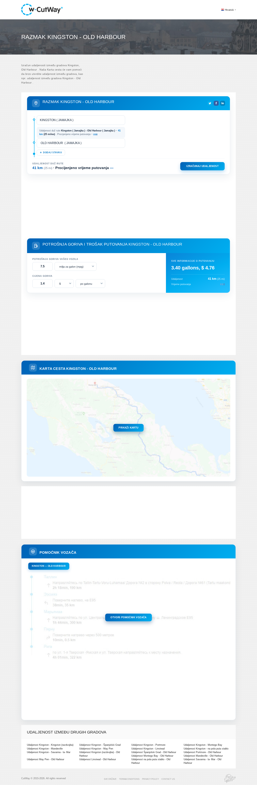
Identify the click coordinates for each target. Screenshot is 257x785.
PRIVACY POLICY (150, 779)
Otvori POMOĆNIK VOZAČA (128, 617)
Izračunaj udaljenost (202, 166)
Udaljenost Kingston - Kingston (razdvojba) (50, 744)
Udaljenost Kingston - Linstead (148, 748)
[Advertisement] (128, 205)
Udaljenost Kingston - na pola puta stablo (206, 748)
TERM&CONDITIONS (129, 779)
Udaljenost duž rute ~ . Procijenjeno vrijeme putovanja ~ (80, 132)
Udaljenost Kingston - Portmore (148, 744)
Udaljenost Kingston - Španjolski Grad (100, 744)
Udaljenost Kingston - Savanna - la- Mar (48, 752)
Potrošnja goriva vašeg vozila (55, 259)
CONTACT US (168, 779)
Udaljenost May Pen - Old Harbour (45, 759)
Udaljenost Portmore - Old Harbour (202, 752)
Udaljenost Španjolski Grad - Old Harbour (153, 752)
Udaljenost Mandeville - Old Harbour (203, 755)
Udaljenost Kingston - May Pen (96, 748)
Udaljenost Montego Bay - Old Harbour (152, 755)
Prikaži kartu (128, 427)
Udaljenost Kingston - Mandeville (45, 748)
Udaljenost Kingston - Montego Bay (203, 744)
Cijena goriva (42, 276)
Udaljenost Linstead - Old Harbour (97, 759)
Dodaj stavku (52, 152)
